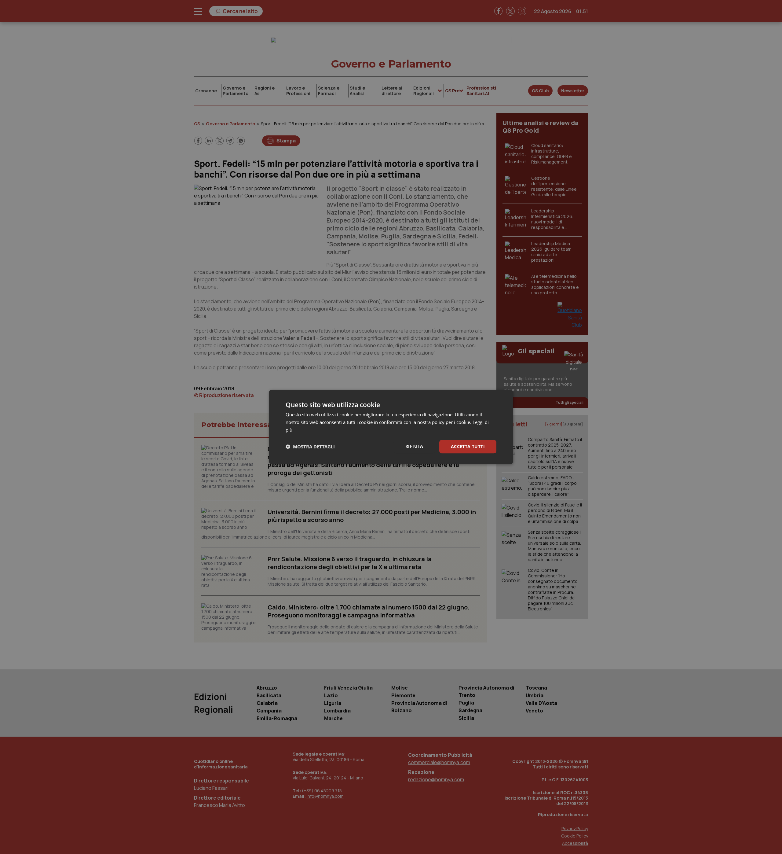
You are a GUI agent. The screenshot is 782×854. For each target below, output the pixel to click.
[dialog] (391, 427)
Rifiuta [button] (414, 446)
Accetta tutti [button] (468, 446)
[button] (310, 446)
